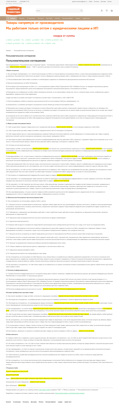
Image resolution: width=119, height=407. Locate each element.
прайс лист (86, 18)
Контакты (96, 1)
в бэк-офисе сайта (44, 390)
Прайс (90, 1)
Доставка (103, 1)
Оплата (110, 1)
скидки (78, 18)
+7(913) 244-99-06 (11, 1)
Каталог (13, 18)
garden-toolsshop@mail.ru (79, 1)
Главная (8, 50)
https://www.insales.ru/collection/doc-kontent (70, 393)
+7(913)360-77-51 (24, 1)
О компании (31, 18)
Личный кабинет (67, 18)
